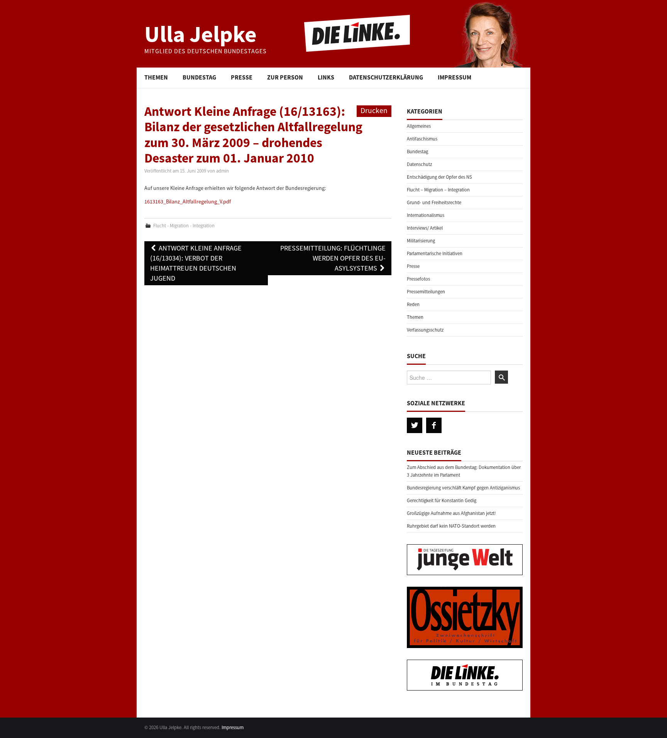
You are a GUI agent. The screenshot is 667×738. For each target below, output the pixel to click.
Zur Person (285, 77)
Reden (413, 304)
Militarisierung (421, 241)
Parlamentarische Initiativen (434, 253)
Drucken (374, 110)
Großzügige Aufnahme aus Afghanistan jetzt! (451, 513)
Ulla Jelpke (200, 33)
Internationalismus (425, 215)
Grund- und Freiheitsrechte (434, 202)
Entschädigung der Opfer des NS (439, 177)
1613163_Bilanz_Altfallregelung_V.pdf (187, 201)
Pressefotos (418, 279)
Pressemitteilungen (426, 292)
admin (222, 171)
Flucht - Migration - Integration (184, 226)
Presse (241, 77)
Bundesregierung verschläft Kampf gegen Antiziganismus (463, 488)
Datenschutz (419, 164)
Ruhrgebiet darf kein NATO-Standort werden (451, 526)
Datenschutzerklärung (386, 77)
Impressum (454, 77)
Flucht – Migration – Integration (438, 190)
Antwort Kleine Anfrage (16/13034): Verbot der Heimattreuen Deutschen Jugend (196, 263)
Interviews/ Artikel (425, 228)
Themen (156, 77)
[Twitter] (414, 425)
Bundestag (199, 77)
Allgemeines (419, 126)
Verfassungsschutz (425, 330)
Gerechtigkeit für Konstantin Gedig (441, 500)
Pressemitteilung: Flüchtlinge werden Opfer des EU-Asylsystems (333, 258)
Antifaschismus (422, 139)
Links (326, 77)
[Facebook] (434, 425)
